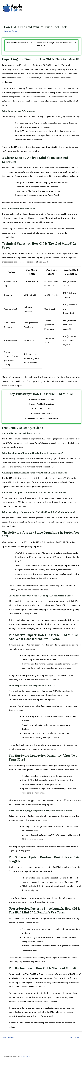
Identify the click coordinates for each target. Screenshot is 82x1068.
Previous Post (7, 1037)
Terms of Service (25, 1056)
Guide (7, 31)
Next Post (76, 1037)
